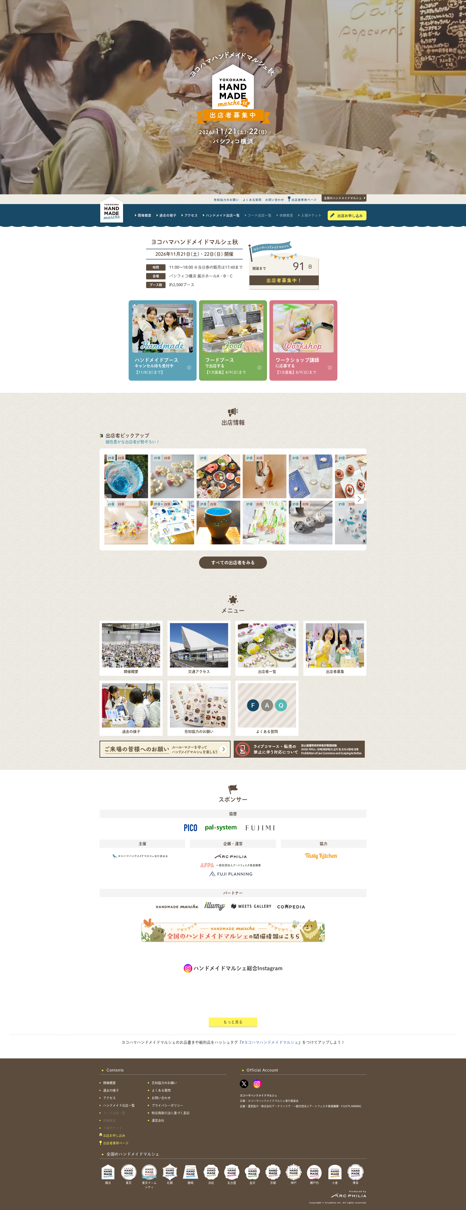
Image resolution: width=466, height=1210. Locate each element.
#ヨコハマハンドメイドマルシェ (270, 1042)
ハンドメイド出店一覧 (223, 215)
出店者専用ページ (304, 200)
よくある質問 (252, 200)
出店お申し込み (350, 215)
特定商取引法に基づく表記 (171, 1113)
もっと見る (233, 1022)
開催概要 (144, 215)
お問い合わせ (274, 200)
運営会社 (158, 1120)
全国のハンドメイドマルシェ (343, 198)
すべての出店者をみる (233, 562)
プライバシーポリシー (167, 1105)
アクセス (191, 215)
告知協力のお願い (226, 200)
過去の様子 (167, 215)
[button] (359, 499)
